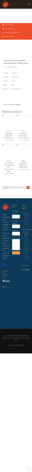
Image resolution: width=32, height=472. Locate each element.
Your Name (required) (15, 212)
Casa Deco (12, 104)
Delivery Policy (21, 338)
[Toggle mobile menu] (29, 4)
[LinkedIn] (28, 269)
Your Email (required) (15, 222)
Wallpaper (18, 104)
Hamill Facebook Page (27, 233)
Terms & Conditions (12, 338)
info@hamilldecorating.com (27, 229)
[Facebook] (23, 269)
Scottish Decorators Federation (5, 227)
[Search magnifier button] (28, 187)
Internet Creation (19, 345)
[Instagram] (25, 269)
